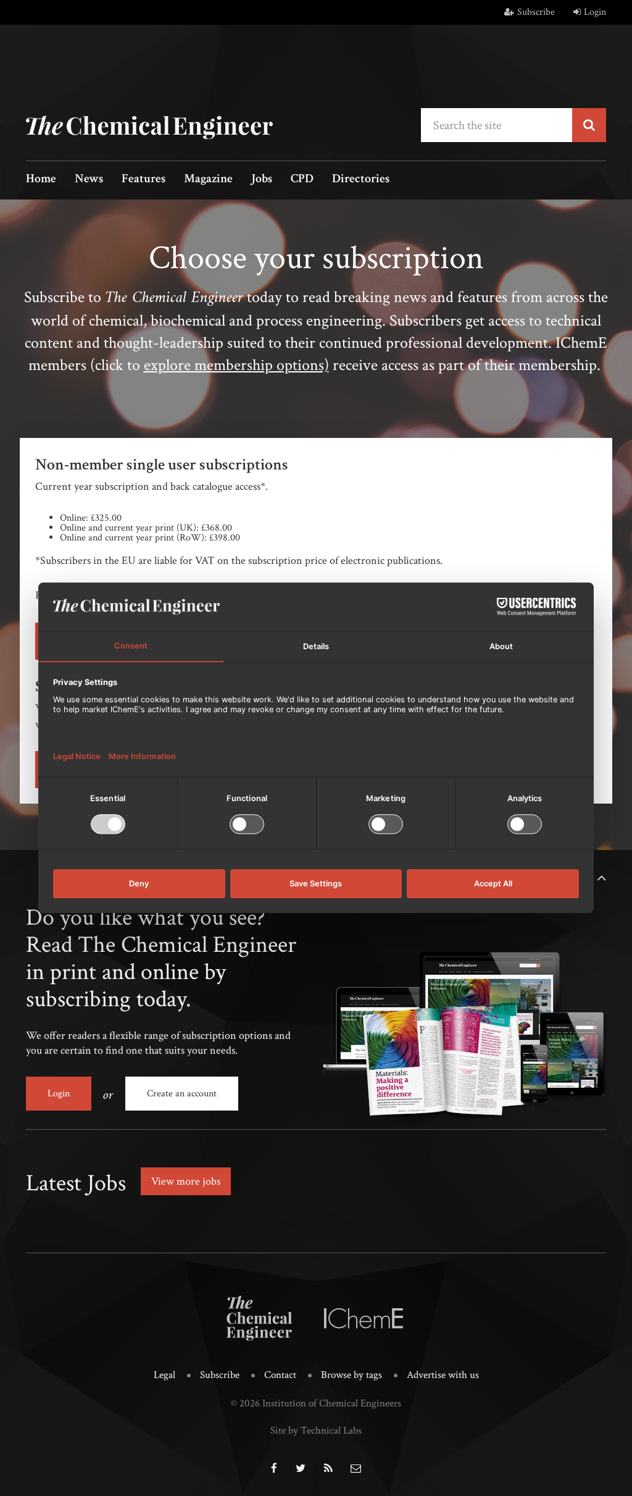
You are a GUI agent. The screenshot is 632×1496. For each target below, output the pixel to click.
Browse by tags (351, 1375)
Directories (360, 179)
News (89, 179)
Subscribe (536, 12)
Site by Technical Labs (316, 1430)
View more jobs (185, 1181)
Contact (280, 1375)
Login (595, 12)
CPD (302, 179)
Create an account (182, 1093)
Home (41, 179)
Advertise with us (443, 1375)
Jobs (261, 179)
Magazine (208, 179)
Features (143, 179)
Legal (164, 1375)
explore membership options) (236, 365)
